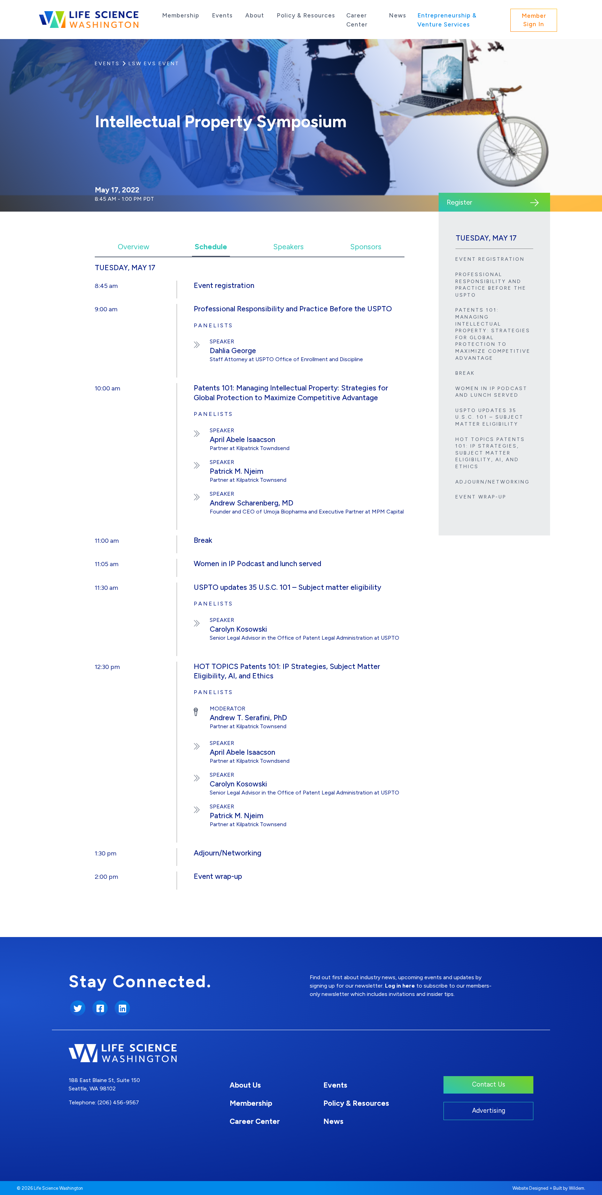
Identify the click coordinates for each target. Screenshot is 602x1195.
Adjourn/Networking (492, 482)
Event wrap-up (480, 497)
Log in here (400, 985)
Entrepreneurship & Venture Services (447, 20)
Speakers (288, 246)
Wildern (576, 1188)
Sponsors (365, 246)
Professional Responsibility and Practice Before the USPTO (490, 285)
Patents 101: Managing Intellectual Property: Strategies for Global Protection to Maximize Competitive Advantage (493, 334)
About (254, 15)
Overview (133, 246)
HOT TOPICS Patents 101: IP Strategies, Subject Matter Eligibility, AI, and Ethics (490, 453)
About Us (245, 1085)
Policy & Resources (306, 15)
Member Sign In (534, 20)
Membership (180, 15)
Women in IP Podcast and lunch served (491, 392)
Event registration (490, 259)
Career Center (357, 20)
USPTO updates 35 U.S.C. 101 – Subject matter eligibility (489, 417)
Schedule (211, 246)
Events (222, 15)
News (397, 15)
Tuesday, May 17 (486, 238)
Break (465, 373)
